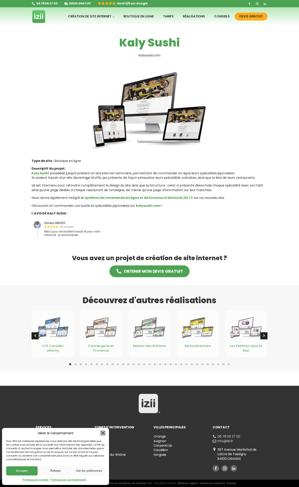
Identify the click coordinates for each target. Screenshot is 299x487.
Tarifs (168, 16)
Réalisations (194, 16)
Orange (160, 436)
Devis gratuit (251, 16)
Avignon (160, 441)
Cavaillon (161, 450)
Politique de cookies (36, 480)
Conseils (222, 16)
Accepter (22, 470)
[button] (103, 433)
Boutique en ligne (138, 16)
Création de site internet (89, 16)
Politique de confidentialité (68, 480)
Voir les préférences (89, 470)
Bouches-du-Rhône (110, 454)
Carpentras (163, 445)
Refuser (55, 470)
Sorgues (160, 454)
